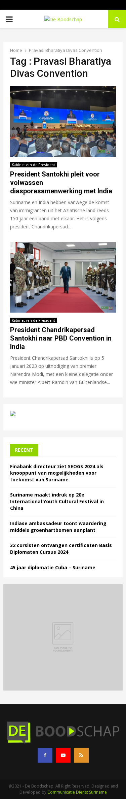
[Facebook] (45, 755)
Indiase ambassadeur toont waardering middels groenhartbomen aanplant (58, 526)
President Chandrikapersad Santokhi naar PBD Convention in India (61, 338)
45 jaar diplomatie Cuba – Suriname (52, 567)
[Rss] (81, 755)
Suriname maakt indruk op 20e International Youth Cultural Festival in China (57, 501)
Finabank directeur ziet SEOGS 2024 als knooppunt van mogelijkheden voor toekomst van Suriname (56, 473)
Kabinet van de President (33, 164)
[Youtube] (63, 755)
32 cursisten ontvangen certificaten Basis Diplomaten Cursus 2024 (61, 548)
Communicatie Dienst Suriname (77, 792)
